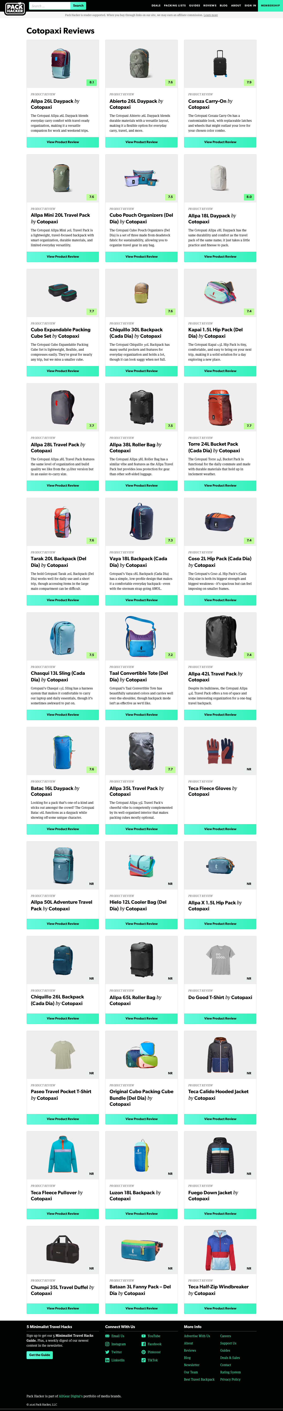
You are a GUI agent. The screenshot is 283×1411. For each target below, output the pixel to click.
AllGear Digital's (71, 1396)
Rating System (230, 1372)
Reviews (209, 5)
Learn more (211, 15)
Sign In (250, 5)
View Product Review (63, 142)
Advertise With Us (197, 1336)
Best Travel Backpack (199, 1379)
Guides (194, 5)
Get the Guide (39, 1355)
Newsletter (192, 1365)
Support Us (228, 1343)
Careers (225, 1336)
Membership (270, 5)
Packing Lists (175, 5)
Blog (224, 5)
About (236, 5)
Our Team (191, 1372)
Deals (156, 5)
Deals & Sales (230, 1357)
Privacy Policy (230, 1379)
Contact (225, 1365)
